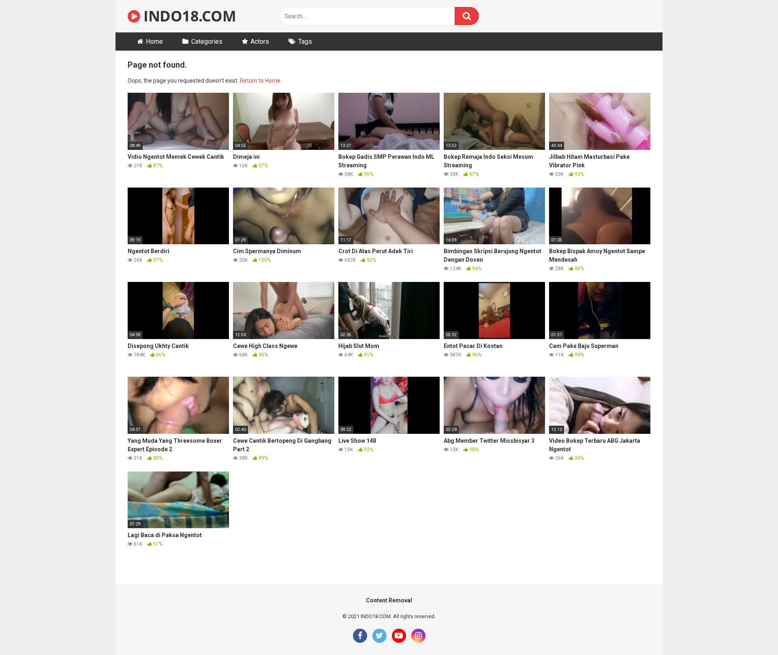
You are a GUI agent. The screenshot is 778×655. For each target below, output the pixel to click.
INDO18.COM (188, 16)
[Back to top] (751, 630)
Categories (206, 41)
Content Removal (389, 600)
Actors (259, 41)
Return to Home (260, 80)
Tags (305, 41)
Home (154, 41)
